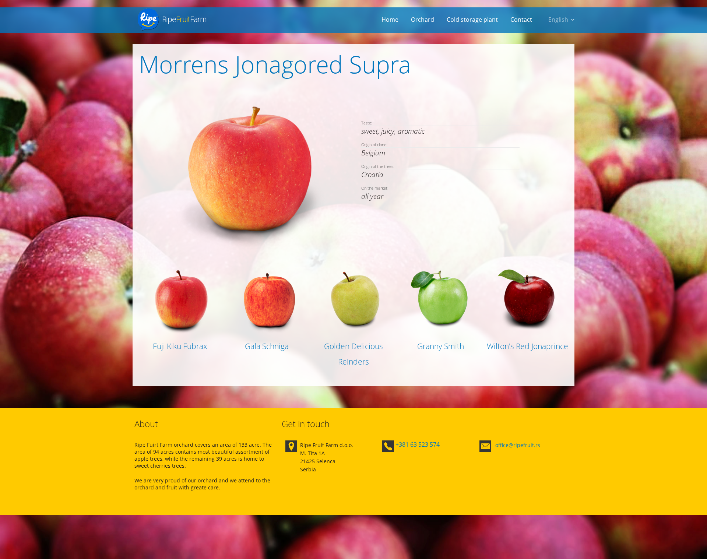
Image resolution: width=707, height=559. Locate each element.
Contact (521, 19)
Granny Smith (440, 346)
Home (389, 19)
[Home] (148, 19)
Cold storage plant (472, 19)
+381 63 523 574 (417, 444)
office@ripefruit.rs (517, 445)
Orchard (422, 19)
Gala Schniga (267, 346)
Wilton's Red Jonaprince (527, 346)
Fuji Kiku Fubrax (180, 346)
